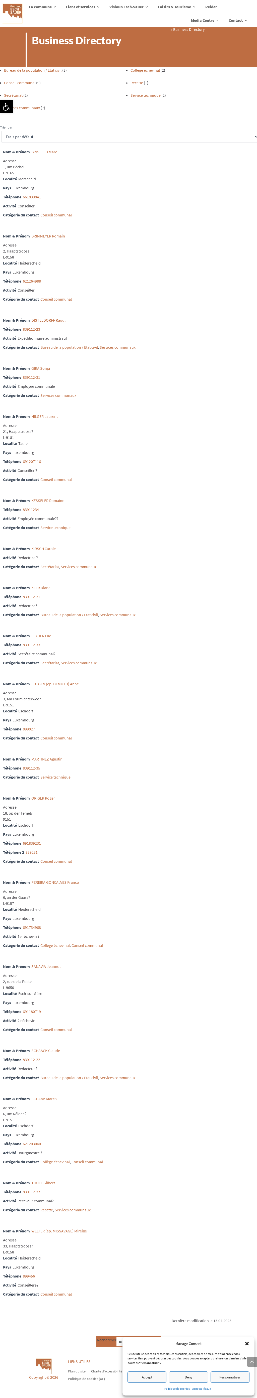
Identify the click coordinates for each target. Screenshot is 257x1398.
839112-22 (31, 1059)
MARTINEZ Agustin (46, 758)
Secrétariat (13, 95)
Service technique (146, 95)
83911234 (31, 509)
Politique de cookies (177, 1388)
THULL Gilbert (43, 1182)
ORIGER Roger (43, 798)
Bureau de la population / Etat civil (32, 70)
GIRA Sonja (40, 368)
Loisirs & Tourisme (174, 6)
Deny (188, 1377)
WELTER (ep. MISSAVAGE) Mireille (59, 1230)
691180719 (32, 1011)
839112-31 (31, 377)
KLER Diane (40, 587)
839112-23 (31, 329)
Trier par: (6, 127)
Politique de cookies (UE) (86, 1378)
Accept (147, 1377)
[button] (6, 106)
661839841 (32, 196)
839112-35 (31, 768)
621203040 (32, 1143)
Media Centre (202, 20)
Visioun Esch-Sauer (126, 6)
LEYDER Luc (41, 635)
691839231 (32, 843)
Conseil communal (19, 82)
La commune (40, 6)
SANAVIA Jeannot (46, 966)
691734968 (32, 927)
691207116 (32, 461)
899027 (29, 728)
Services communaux (22, 107)
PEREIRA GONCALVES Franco (55, 882)
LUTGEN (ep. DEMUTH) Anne (55, 683)
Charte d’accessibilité (106, 1371)
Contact (236, 20)
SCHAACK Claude (45, 1050)
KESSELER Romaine (47, 500)
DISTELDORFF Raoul (48, 320)
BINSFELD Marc (44, 151)
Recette (137, 82)
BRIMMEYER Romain (48, 235)
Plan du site (77, 1371)
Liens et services (80, 6)
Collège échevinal (145, 70)
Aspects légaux (201, 1388)
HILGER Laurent (44, 416)
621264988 (32, 281)
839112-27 (31, 1191)
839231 (32, 852)
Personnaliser (229, 1377)
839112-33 (31, 644)
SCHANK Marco (44, 1098)
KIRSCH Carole (43, 548)
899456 (29, 1276)
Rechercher (106, 1339)
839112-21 (31, 596)
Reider (211, 6)
